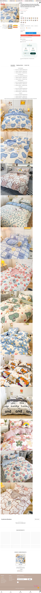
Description (13, 65)
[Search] (3, 2)
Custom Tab (26, 65)
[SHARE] (39, 33)
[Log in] (37, 2)
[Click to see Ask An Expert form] (36, 585)
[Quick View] (24, 557)
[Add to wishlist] (38, 33)
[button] (0, 26)
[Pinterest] (18, 582)
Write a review (37, 519)
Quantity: (21, 31)
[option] (10, 13)
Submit (30, 579)
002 (19, 571)
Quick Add (20, 564)
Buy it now (30, 35)
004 (21, 571)
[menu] (1, 2)
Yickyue (20, 566)
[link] (5, 546)
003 (20, 571)
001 (17, 571)
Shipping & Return (19, 65)
